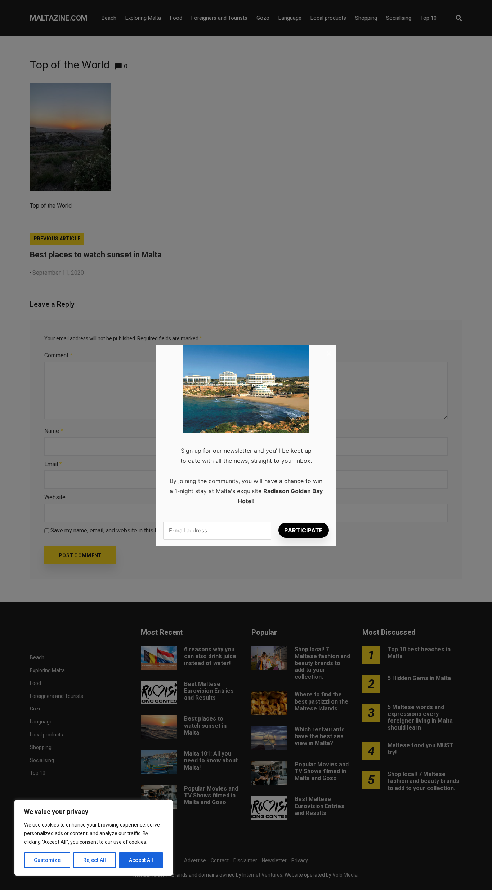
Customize (47, 860)
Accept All (141, 860)
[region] (93, 838)
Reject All (94, 860)
